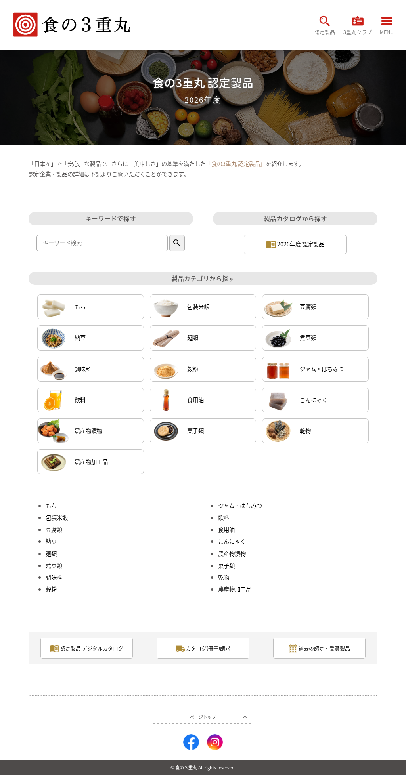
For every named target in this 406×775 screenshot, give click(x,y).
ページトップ (203, 717)
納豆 (80, 337)
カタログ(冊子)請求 (207, 648)
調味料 (83, 369)
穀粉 (192, 369)
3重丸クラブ (357, 31)
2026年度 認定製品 (300, 244)
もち (80, 306)
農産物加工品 (91, 461)
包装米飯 (198, 306)
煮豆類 (308, 337)
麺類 (192, 337)
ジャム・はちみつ (322, 369)
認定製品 (324, 31)
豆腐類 (308, 306)
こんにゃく (313, 399)
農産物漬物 (88, 430)
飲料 (80, 399)
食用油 (195, 399)
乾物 (305, 430)
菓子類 (195, 430)
